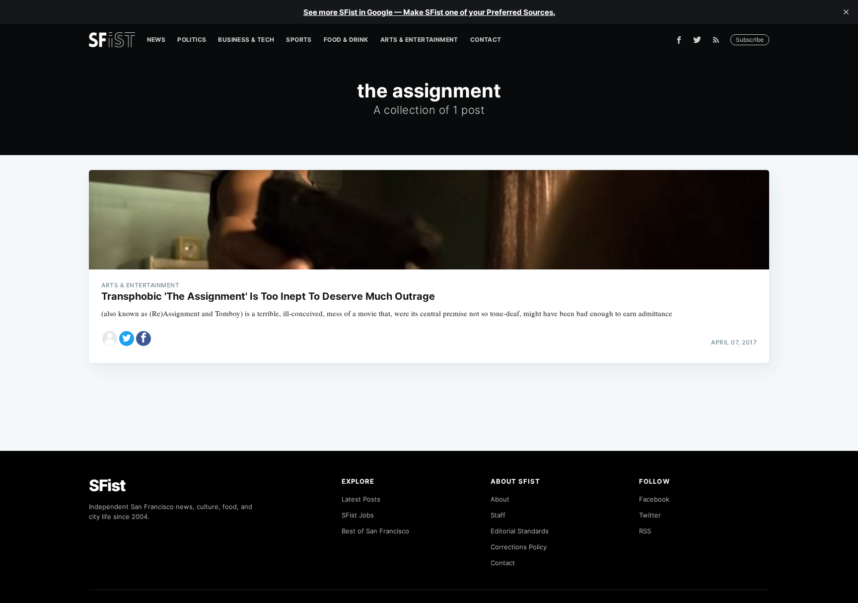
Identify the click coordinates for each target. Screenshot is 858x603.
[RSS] (718, 39)
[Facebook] (679, 40)
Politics (191, 39)
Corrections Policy (519, 547)
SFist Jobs (358, 515)
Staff (498, 515)
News (156, 39)
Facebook (654, 499)
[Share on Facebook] (143, 338)
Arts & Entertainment (419, 39)
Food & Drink (346, 39)
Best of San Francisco (375, 531)
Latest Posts (361, 499)
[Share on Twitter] (126, 338)
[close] (846, 12)
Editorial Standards (520, 531)
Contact (485, 39)
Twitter (650, 515)
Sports (298, 39)
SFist (107, 485)
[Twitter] (697, 39)
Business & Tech (246, 39)
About (500, 499)
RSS (645, 531)
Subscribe (750, 39)
